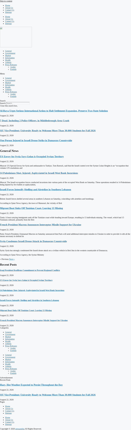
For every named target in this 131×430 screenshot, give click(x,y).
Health (7, 60)
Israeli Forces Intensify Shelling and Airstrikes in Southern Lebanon (35, 189)
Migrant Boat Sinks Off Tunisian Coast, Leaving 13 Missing (31, 208)
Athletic (8, 62)
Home (7, 5)
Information (10, 58)
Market (8, 55)
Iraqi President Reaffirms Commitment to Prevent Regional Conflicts (30, 270)
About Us (9, 8)
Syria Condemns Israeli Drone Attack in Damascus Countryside (33, 241)
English (13, 69)
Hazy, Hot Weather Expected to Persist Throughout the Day (31, 384)
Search (3, 103)
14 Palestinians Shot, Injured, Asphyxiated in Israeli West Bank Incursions (39, 173)
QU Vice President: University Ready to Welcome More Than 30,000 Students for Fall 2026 (48, 130)
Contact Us (9, 10)
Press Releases (11, 65)
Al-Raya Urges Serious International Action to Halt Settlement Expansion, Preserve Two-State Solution (54, 110)
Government (10, 53)
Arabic (13, 67)
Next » (12, 259)
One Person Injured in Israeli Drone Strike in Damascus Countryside (36, 140)
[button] (65, 74)
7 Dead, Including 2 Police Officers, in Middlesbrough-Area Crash (34, 120)
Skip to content (6, 1)
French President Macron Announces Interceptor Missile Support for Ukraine (40, 224)
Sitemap (8, 12)
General (8, 51)
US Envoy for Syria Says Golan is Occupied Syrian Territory (32, 156)
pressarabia (20, 429)
